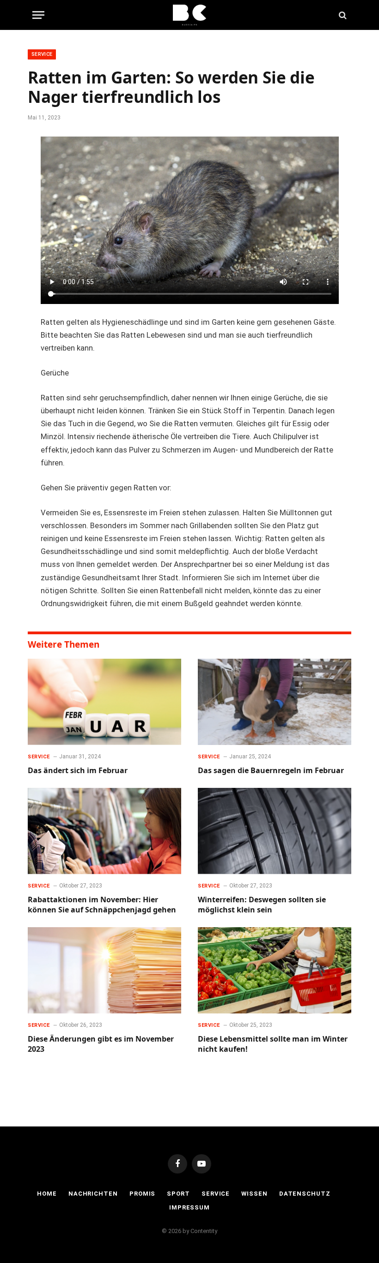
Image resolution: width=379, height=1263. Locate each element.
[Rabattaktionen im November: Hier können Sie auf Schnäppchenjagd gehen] (104, 831)
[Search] (342, 15)
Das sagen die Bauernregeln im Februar (271, 770)
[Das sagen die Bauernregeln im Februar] (274, 702)
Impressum (189, 1207)
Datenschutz (304, 1193)
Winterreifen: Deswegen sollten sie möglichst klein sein (262, 905)
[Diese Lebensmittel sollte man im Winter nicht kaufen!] (274, 970)
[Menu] (38, 15)
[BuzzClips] (190, 15)
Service (41, 54)
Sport (178, 1193)
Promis (142, 1193)
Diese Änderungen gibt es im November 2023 (101, 1044)
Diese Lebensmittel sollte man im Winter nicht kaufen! (273, 1044)
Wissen (254, 1193)
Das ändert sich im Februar (78, 770)
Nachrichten (93, 1193)
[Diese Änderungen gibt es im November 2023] (104, 970)
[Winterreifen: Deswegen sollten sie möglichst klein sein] (274, 831)
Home (47, 1193)
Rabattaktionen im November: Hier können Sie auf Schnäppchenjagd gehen (102, 905)
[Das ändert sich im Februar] (104, 702)
